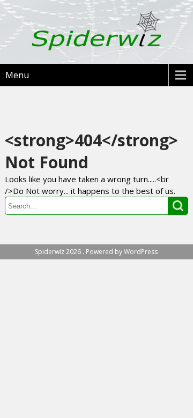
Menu (17, 75)
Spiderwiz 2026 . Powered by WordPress (96, 251)
